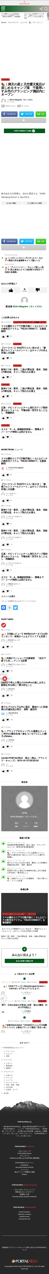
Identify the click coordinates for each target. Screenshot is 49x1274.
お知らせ (9, 1075)
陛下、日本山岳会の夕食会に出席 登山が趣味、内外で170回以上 (24, 1006)
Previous (1, 16)
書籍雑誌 (9, 1066)
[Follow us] (41, 9)
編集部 (8, 1068)
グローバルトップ (25, 1133)
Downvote (37, 290)
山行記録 (9, 1087)
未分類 (6, 1093)
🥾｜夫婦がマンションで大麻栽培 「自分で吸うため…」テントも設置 (23, 659)
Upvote (10, 290)
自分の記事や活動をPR (24, 961)
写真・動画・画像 (12, 1085)
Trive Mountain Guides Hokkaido (24, 1196)
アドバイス (10, 1051)
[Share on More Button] (23, 120)
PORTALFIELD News (25, 1153)
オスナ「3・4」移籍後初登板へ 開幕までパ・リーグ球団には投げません (22, 430)
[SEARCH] (46, 9)
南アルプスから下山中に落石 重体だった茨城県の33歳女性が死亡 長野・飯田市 (24, 708)
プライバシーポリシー (17, 1247)
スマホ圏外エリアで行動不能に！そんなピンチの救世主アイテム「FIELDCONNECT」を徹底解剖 (11, 15)
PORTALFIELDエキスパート (14, 1048)
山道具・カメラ (39, 322)
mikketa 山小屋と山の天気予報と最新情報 (24, 1158)
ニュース (17, 322)
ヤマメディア (24, 4)
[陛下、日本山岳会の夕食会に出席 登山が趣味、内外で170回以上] (24, 999)
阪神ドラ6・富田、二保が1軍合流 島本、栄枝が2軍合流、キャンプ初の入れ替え (24, 371)
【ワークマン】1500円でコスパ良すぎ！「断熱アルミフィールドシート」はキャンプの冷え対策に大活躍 (34, 16)
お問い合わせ (30, 1247)
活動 (7, 1056)
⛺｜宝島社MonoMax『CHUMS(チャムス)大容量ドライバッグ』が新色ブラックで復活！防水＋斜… (24, 1026)
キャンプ (9, 1078)
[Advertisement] (24, 49)
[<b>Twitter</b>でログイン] (15, 607)
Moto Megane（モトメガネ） (25, 816)
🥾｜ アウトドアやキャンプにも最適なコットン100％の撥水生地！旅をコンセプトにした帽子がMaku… (24, 734)
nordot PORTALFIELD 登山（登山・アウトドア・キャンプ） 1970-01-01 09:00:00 (24, 759)
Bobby (24, 1174)
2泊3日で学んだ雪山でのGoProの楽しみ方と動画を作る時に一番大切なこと (23, 684)
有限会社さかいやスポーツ (24, 1192)
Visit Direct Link (22, 130)
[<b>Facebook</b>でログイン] (3, 607)
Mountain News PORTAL (24, 1167)
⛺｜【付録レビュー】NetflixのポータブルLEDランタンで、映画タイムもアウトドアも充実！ (24, 635)
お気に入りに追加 (36, 203)
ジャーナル (8, 1060)
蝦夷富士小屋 (24, 1194)
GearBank (24, 1165)
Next (48, 16)
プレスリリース (12, 1082)
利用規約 (5, 1247)
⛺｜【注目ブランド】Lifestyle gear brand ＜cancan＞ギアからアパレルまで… (24, 987)
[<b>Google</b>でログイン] (9, 607)
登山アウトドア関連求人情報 (25, 1172)
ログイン (23, 601)
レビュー (9, 1054)
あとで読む (12, 203)
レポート (9, 1063)
